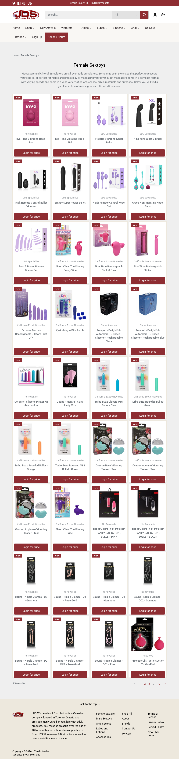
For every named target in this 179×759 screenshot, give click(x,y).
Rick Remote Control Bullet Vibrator (31, 202)
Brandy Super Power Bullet (70, 200)
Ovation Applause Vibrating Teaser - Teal (31, 529)
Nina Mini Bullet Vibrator (148, 136)
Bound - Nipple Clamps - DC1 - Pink (109, 660)
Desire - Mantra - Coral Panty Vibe (70, 401)
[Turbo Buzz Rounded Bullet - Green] (148, 375)
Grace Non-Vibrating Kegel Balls (147, 202)
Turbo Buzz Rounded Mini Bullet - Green (70, 465)
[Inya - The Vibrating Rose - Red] (31, 112)
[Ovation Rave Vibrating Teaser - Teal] (109, 439)
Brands (126, 723)
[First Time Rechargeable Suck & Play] (109, 240)
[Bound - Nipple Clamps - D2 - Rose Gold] (31, 634)
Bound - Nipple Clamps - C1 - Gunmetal (109, 596)
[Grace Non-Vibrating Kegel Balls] (148, 176)
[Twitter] (13, 3)
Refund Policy (156, 727)
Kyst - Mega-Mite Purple (70, 328)
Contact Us (128, 728)
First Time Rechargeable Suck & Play (109, 266)
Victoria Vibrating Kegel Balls (109, 138)
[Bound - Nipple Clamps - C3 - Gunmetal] (31, 570)
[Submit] (144, 15)
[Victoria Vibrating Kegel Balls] (109, 112)
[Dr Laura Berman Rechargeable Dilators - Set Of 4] (31, 304)
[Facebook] (18, 3)
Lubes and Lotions (102, 730)
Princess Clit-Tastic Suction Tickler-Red (147, 660)
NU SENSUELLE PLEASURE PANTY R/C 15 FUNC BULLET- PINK (109, 530)
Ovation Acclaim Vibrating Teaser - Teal (148, 465)
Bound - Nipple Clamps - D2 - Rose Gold (31, 660)
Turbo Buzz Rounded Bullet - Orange (31, 465)
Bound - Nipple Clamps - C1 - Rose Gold (70, 596)
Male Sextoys (104, 718)
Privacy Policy (156, 722)
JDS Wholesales (40, 751)
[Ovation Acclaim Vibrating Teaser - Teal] (148, 439)
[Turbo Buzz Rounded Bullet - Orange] (31, 439)
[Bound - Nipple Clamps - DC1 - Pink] (109, 634)
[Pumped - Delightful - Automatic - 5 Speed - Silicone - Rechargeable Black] (109, 304)
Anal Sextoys (103, 723)
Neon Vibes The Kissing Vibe (70, 529)
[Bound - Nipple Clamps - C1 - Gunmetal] (109, 570)
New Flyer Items (153, 733)
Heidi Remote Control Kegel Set (109, 202)
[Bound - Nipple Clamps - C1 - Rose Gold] (70, 570)
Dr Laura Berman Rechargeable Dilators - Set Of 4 (31, 331)
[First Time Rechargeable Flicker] (148, 240)
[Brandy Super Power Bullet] (70, 176)
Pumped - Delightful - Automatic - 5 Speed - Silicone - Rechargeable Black (109, 333)
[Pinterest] (23, 3)
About (125, 718)
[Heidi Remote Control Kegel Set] (109, 176)
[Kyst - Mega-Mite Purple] (70, 304)
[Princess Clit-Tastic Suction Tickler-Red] (148, 634)
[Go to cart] (163, 15)
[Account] (155, 15)
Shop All (127, 713)
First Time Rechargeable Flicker (148, 266)
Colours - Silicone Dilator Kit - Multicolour (31, 401)
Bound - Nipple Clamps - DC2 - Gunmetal (148, 596)
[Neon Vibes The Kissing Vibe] (70, 503)
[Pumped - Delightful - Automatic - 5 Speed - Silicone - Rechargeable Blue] (148, 304)
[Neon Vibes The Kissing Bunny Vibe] (70, 240)
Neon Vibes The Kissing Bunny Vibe (70, 266)
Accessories (103, 737)
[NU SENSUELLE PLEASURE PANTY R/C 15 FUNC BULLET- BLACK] (148, 503)
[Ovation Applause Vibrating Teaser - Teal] (31, 503)
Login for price (31, 152)
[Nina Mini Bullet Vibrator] (148, 112)
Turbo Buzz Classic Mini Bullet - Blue (109, 401)
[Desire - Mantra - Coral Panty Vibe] (70, 375)
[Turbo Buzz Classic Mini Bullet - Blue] (109, 375)
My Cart (126, 733)
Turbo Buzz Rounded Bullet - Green (147, 401)
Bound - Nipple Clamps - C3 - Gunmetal (31, 596)
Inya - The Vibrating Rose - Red (31, 138)
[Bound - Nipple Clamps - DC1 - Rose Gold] (70, 634)
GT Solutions (33, 754)
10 (158, 683)
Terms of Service (153, 715)
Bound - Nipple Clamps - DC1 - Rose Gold (70, 660)
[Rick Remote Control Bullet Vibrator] (31, 176)
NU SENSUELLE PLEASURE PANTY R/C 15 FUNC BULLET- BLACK (148, 530)
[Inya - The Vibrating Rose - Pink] (70, 112)
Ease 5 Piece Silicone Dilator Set (31, 266)
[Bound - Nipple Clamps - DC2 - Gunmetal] (148, 570)
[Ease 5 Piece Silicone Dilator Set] (31, 240)
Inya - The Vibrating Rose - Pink (70, 138)
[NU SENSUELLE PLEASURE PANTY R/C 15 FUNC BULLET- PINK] (109, 503)
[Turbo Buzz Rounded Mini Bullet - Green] (70, 439)
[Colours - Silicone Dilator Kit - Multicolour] (31, 375)
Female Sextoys (105, 713)
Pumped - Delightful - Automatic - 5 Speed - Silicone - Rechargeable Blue (147, 331)
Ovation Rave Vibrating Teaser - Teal (109, 465)
